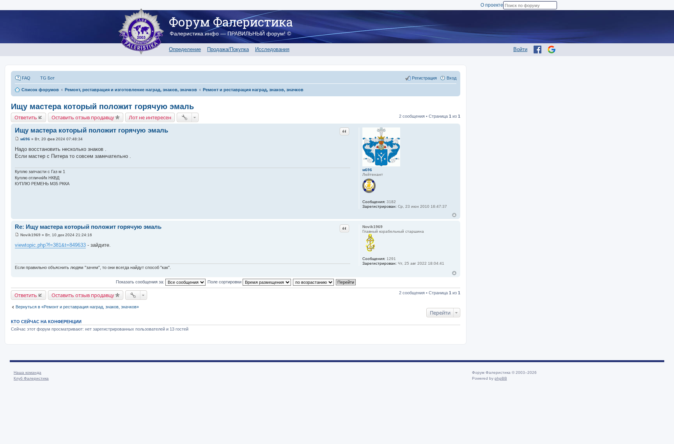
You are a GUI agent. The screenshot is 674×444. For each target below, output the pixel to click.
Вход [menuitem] (451, 78)
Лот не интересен (150, 117)
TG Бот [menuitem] (47, 78)
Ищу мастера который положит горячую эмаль (102, 106)
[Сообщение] (17, 139)
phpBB (501, 378)
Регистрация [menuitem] (424, 78)
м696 (367, 170)
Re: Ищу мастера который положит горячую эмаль (88, 226)
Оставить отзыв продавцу (82, 117)
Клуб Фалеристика (31, 378)
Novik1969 (372, 227)
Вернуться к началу (454, 215)
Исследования (272, 49)
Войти (520, 49)
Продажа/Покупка (228, 49)
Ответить (25, 117)
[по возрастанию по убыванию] (314, 281)
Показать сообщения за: (140, 281)
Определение (185, 49)
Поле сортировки (225, 281)
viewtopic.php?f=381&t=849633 (50, 245)
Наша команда (27, 372)
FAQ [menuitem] (26, 78)
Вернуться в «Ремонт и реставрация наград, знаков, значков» (77, 306)
